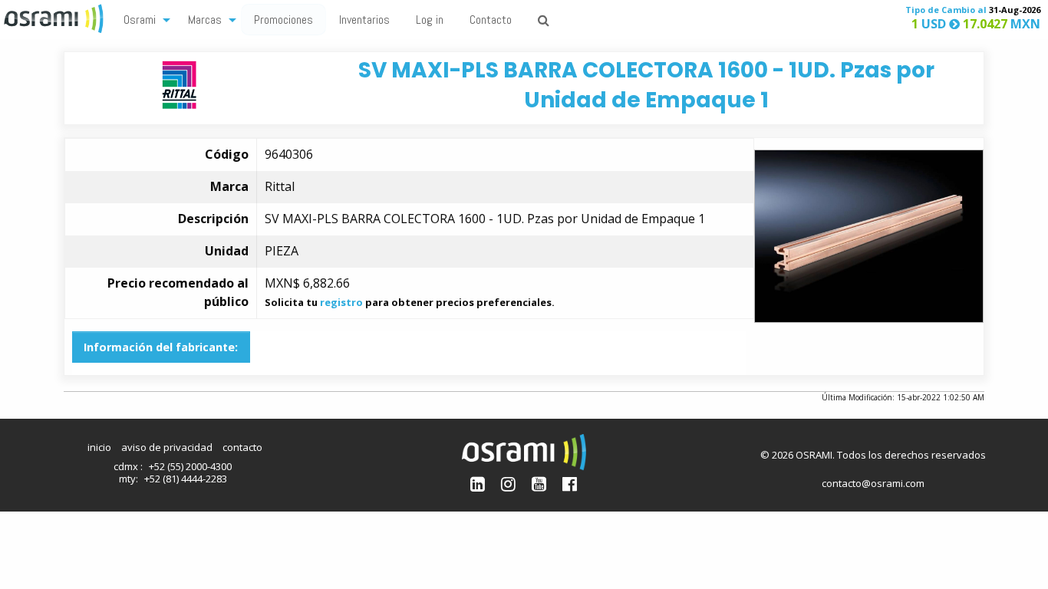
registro (341, 302)
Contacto (491, 20)
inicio (99, 447)
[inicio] (55, 16)
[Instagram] (508, 483)
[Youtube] (539, 483)
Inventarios (364, 20)
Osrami (140, 20)
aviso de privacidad (167, 447)
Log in (429, 20)
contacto (242, 447)
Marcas (205, 20)
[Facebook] (569, 483)
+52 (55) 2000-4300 (190, 466)
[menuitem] (142, 18)
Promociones (283, 20)
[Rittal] (179, 84)
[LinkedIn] (477, 483)
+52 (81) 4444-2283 (185, 478)
